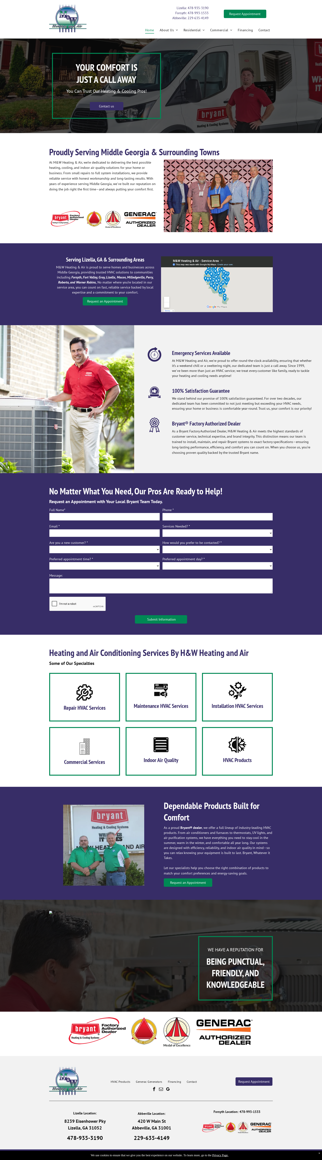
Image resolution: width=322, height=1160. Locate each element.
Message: (56, 575)
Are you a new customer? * (68, 543)
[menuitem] (149, 30)
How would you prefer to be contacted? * (192, 543)
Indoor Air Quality (161, 760)
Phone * (168, 510)
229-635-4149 (198, 18)
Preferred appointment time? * (71, 559)
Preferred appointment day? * (183, 559)
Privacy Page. (220, 1155)
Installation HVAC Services (237, 705)
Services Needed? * (176, 526)
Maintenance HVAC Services (161, 705)
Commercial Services (84, 761)
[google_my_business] (168, 1089)
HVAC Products (237, 760)
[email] (161, 1089)
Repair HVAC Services (85, 707)
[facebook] (154, 1089)
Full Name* (57, 510)
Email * (54, 526)
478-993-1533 (198, 13)
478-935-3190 (198, 8)
